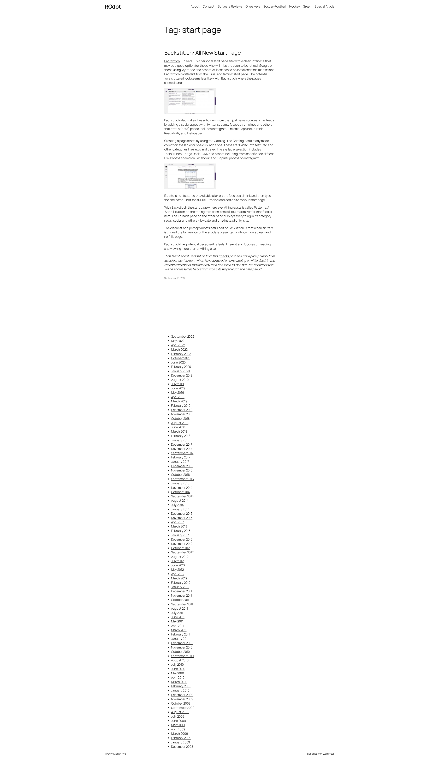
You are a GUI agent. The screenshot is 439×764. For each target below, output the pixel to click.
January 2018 (180, 440)
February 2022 (181, 354)
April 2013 (177, 522)
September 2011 (182, 604)
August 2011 (179, 608)
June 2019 (178, 388)
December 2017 (181, 444)
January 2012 (180, 587)
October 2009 (181, 703)
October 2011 (180, 600)
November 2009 (182, 699)
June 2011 (178, 617)
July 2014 (177, 505)
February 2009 (181, 738)
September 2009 (183, 708)
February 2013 (181, 531)
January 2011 (180, 638)
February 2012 (181, 582)
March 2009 (179, 733)
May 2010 (177, 673)
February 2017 (180, 457)
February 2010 (181, 686)
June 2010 (178, 669)
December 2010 (182, 643)
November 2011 (181, 595)
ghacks (223, 256)
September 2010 (182, 656)
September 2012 (182, 552)
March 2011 (179, 630)
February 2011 (180, 634)
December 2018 (182, 410)
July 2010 (177, 664)
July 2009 (178, 716)
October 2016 (180, 474)
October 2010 (180, 652)
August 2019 (180, 380)
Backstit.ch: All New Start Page (202, 53)
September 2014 (182, 496)
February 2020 (181, 367)
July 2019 (177, 384)
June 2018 (178, 427)
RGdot (113, 6)
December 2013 (182, 513)
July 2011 (177, 613)
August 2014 (180, 500)
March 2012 (179, 578)
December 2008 (182, 746)
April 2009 (178, 729)
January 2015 (180, 483)
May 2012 (177, 569)
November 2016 (182, 470)
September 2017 (182, 453)
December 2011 (181, 591)
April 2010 (178, 677)
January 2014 (180, 509)
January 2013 (180, 535)
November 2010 (182, 647)
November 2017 (181, 449)
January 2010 (180, 690)
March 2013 (179, 526)
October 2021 (180, 358)
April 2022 (178, 345)
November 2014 (182, 488)
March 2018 (179, 431)
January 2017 (180, 461)
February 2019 (181, 405)
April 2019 (178, 397)
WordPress (328, 753)
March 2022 (179, 349)
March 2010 (179, 682)
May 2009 (178, 725)
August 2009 (180, 712)
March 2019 (179, 401)
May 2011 (177, 621)
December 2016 (182, 466)
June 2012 (178, 565)
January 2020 (180, 371)
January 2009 (180, 742)
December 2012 (182, 539)
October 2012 (180, 548)
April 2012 (177, 574)
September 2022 (182, 336)
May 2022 (177, 341)
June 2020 (178, 362)
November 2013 (182, 518)
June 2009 (178, 721)
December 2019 (182, 375)
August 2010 (180, 660)
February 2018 (181, 436)
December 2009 (182, 695)
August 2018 (179, 423)
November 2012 (182, 544)
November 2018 (182, 414)
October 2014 (180, 492)
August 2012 (179, 557)
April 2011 (177, 626)
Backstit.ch (172, 61)
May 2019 (177, 392)
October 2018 (180, 418)
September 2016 (182, 479)
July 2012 (177, 561)
